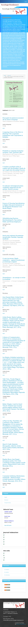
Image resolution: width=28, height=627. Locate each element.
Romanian (6, 500)
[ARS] (3, 553)
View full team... (8, 525)
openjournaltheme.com (21, 624)
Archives (9, 75)
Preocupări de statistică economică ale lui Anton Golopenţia (13, 119)
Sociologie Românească (10, 5)
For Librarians (7, 575)
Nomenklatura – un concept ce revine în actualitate (14, 280)
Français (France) (7, 502)
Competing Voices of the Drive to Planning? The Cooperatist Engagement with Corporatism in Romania (13, 134)
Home (5, 75)
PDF (4, 128)
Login (25, 1)
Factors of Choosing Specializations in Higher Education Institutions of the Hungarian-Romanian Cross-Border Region (14, 205)
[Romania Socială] (3, 560)
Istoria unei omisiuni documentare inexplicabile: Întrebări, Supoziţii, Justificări (13, 240)
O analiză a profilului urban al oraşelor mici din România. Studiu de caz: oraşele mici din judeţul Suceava (14, 171)
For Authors (6, 572)
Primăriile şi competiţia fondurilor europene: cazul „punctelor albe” (13, 153)
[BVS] (4, 557)
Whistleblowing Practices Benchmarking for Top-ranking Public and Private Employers (12, 220)
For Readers (6, 569)
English (5, 497)
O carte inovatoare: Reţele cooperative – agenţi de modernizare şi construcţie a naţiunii (14, 263)
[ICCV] (3, 555)
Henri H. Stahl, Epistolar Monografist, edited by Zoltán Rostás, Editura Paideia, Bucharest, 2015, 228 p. (13, 446)
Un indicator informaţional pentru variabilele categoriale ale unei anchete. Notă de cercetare (14, 189)
